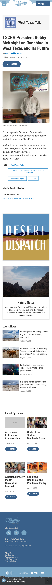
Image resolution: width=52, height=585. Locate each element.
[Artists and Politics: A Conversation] (15, 422)
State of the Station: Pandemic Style (36, 435)
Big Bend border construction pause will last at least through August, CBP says (33, 385)
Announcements (11, 557)
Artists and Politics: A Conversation (12, 435)
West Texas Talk (29, 22)
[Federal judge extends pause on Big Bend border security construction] (11, 335)
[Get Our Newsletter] (26, 237)
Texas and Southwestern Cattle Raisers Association (28, 172)
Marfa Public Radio (13, 53)
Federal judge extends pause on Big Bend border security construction (34, 334)
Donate (43, 4)
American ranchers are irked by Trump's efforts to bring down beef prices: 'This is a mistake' (33, 351)
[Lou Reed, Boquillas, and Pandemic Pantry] (37, 467)
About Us (8, 553)
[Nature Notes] (26, 281)
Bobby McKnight (17, 178)
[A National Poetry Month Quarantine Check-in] (15, 467)
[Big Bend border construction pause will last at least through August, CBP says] (11, 385)
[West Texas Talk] (10, 22)
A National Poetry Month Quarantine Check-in (15, 481)
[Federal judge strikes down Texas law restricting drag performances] (11, 369)
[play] (3, 580)
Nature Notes (26, 302)
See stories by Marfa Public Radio (18, 198)
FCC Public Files (11, 559)
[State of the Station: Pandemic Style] (37, 422)
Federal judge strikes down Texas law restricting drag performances (32, 368)
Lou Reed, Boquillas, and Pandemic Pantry (36, 480)
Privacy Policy (10, 561)
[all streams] (48, 581)
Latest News (9, 326)
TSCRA (33, 178)
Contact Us (9, 555)
